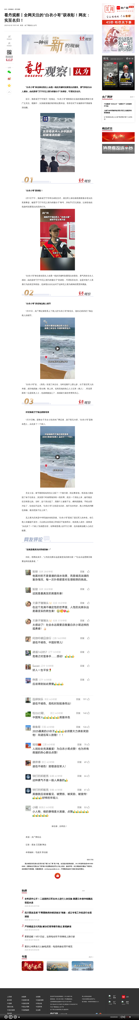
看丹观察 (17, 9)
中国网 (9, 1003)
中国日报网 (11, 1010)
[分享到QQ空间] (9, 85)
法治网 (38, 1010)
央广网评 (107, 96)
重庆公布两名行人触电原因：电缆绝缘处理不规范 (48, 946)
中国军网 (39, 1007)
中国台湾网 (25, 1007)
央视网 (24, 997)
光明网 (38, 997)
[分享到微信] (9, 72)
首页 (5, 9)
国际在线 (10, 1007)
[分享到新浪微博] (9, 78)
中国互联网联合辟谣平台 (88, 999)
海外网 (9, 1013)
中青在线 (39, 1003)
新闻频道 (11, 9)
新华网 (9, 1000)
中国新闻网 (39, 1000)
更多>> (91, 957)
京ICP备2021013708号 (56, 1004)
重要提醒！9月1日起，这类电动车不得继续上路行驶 (50, 936)
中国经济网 (25, 1003)
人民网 (9, 997)
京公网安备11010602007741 (70, 1004)
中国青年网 (25, 1000)
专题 (24, 956)
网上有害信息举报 (87, 996)
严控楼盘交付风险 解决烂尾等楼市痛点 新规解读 (48, 926)
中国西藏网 (25, 1010)
